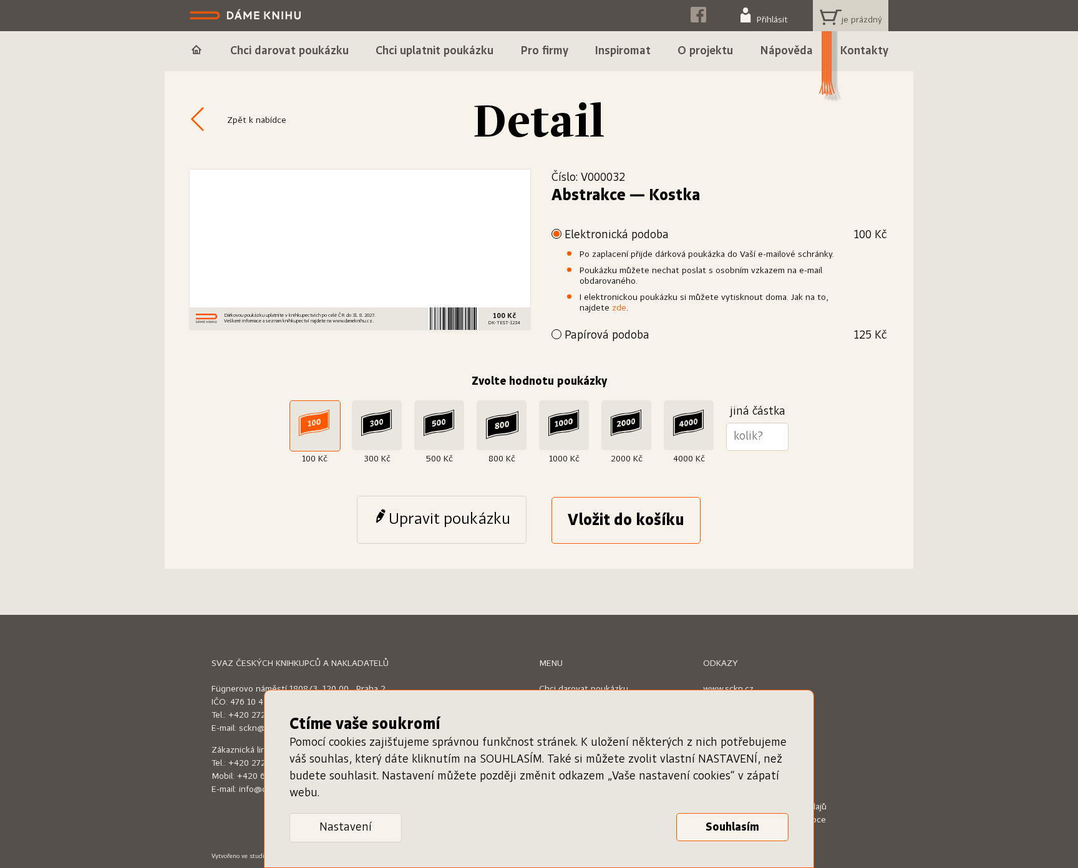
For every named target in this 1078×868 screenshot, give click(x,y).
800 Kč (501, 459)
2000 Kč (627, 459)
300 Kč (377, 459)
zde (619, 308)
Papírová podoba (725, 335)
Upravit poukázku (449, 519)
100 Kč (315, 459)
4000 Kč (689, 459)
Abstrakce (588, 195)
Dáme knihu (246, 15)
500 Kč (439, 459)
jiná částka (757, 411)
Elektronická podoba (725, 235)
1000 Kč (564, 459)
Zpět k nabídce (256, 120)
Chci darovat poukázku (583, 689)
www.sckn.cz (728, 689)
